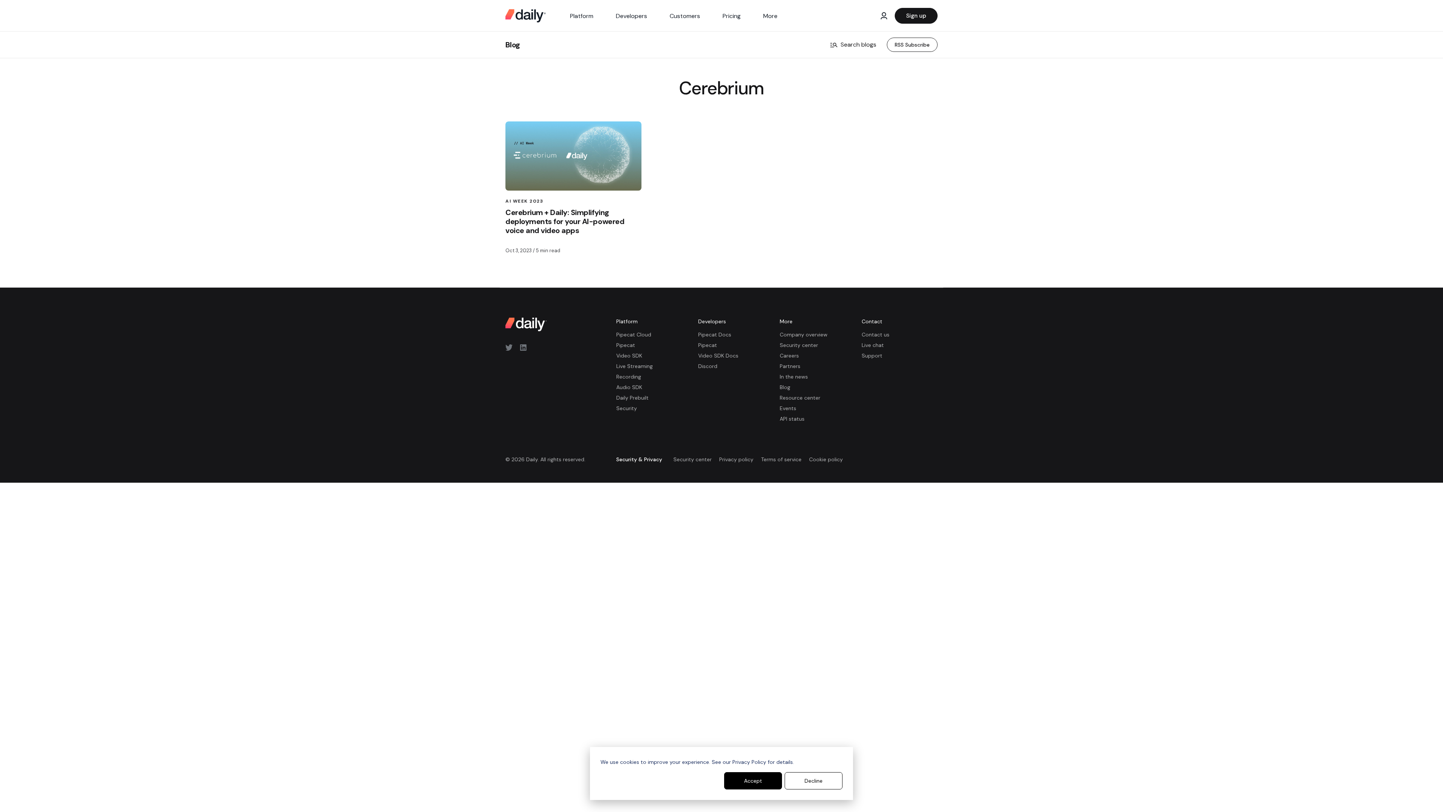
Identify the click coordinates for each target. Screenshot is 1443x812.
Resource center (800, 397)
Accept (753, 780)
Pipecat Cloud (633, 334)
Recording (628, 376)
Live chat (873, 345)
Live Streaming (634, 366)
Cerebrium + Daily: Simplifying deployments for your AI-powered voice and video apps (564, 221)
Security (626, 408)
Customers (685, 16)
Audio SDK (629, 387)
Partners (790, 366)
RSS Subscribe (912, 44)
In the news (794, 376)
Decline (814, 780)
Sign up (916, 16)
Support (872, 355)
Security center (799, 345)
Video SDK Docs (718, 355)
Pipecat (625, 345)
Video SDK (629, 355)
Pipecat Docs (714, 334)
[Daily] (525, 16)
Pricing (732, 16)
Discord (707, 366)
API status (792, 418)
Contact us (875, 334)
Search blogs (858, 44)
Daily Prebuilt (632, 397)
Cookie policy (826, 459)
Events (788, 408)
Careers (789, 355)
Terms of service (781, 459)
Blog (512, 45)
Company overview (803, 334)
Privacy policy (736, 459)
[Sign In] (883, 15)
